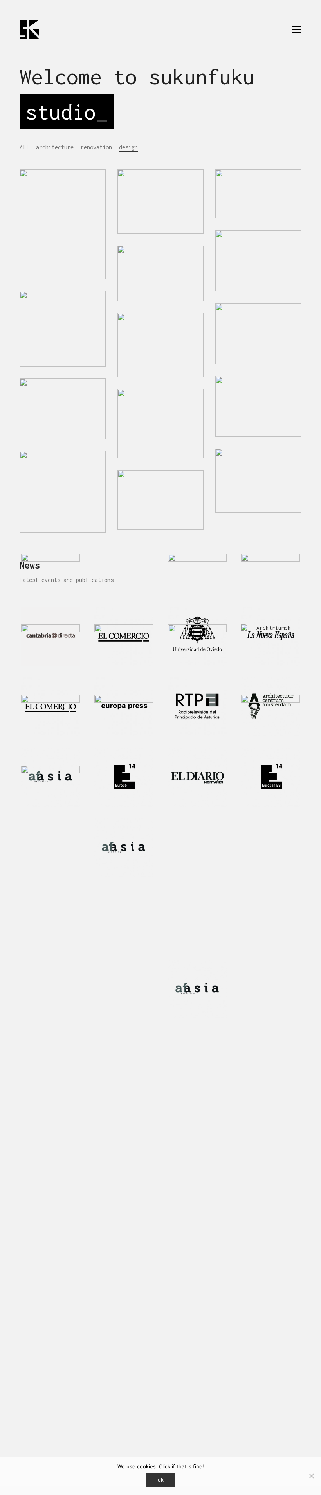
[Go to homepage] (29, 29)
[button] (296, 29)
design (128, 147)
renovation (96, 147)
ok (161, 1480)
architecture (55, 147)
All (24, 147)
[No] (311, 1476)
